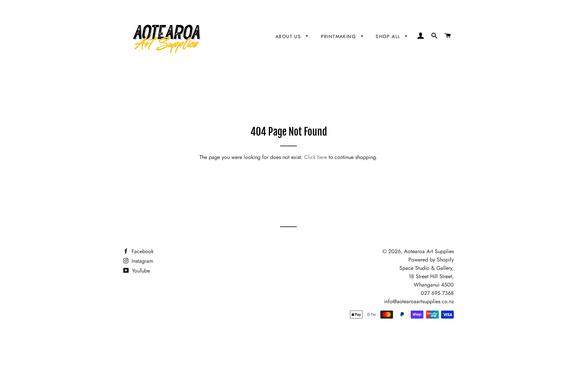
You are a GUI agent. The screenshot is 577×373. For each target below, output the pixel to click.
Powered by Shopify (431, 259)
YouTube (140, 270)
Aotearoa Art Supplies (429, 251)
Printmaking (339, 36)
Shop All (389, 36)
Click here (315, 157)
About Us (289, 36)
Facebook (142, 251)
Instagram (141, 261)
